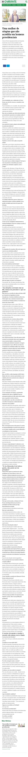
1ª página (14, 4)
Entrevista (19, 4)
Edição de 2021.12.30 (6, 4)
